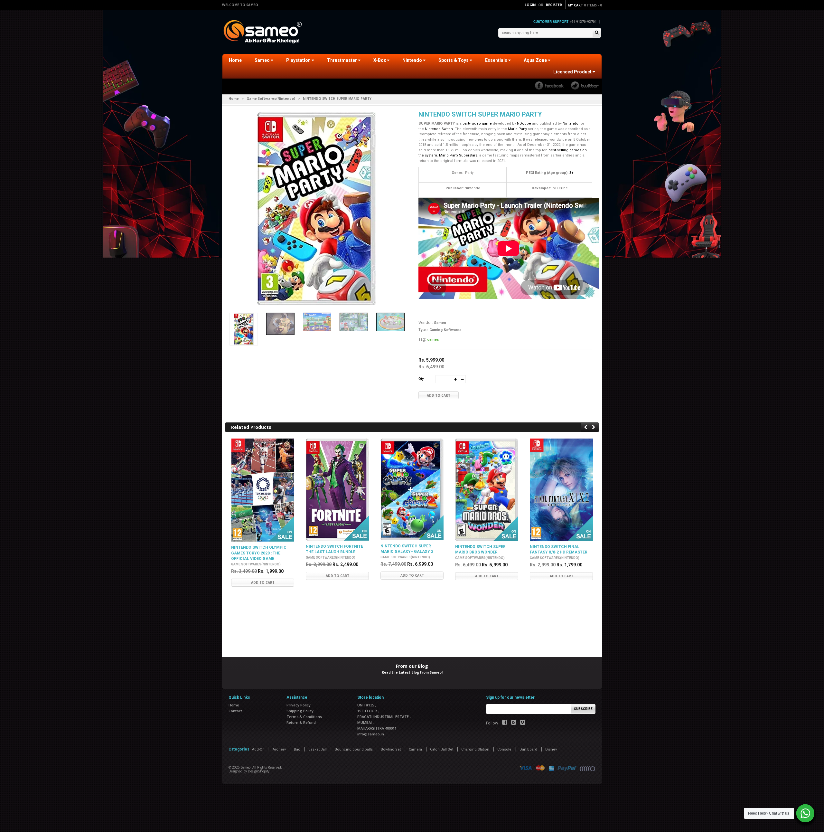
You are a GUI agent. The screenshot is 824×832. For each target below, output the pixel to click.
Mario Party (517, 129)
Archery (279, 749)
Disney (551, 749)
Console (504, 749)
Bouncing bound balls (354, 749)
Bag (297, 749)
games (433, 339)
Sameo (263, 60)
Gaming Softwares (445, 330)
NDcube (524, 123)
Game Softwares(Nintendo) (271, 98)
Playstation (299, 60)
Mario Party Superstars (458, 155)
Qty (421, 379)
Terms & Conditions (304, 716)
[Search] (597, 33)
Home (235, 60)
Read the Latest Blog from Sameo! (412, 672)
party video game (477, 123)
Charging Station (475, 749)
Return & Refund (301, 722)
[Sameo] (264, 32)
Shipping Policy (300, 710)
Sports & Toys (454, 60)
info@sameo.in (370, 734)
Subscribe (583, 709)
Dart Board (528, 749)
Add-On (258, 749)
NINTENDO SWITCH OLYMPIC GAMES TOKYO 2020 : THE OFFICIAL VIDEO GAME (258, 553)
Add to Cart (438, 395)
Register (554, 5)
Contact (235, 710)
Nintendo (412, 60)
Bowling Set (391, 749)
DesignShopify (258, 771)
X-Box (380, 60)
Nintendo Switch (439, 129)
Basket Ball (317, 749)
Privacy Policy (298, 705)
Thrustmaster (342, 60)
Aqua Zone (536, 60)
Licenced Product (573, 71)
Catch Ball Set (441, 749)
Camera (415, 749)
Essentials (496, 60)
